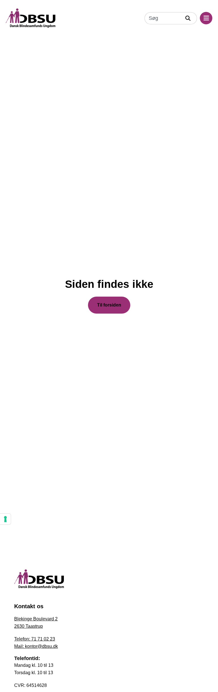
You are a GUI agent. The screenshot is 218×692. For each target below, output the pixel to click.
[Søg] (189, 18)
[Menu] (206, 18)
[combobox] (162, 18)
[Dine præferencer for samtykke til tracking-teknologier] (5, 519)
